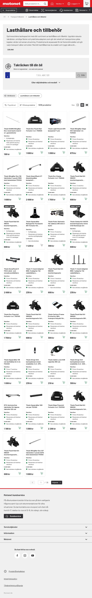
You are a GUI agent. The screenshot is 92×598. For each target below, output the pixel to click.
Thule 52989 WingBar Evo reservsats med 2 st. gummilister (12, 131)
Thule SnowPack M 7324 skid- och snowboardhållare (11, 271)
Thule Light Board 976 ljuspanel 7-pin (56, 130)
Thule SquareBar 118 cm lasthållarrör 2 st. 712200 (12, 362)
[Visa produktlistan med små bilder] (82, 105)
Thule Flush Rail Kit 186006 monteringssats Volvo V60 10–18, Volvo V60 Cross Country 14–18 (35, 316)
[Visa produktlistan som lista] (87, 105)
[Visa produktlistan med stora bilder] (78, 105)
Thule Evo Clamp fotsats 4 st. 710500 (56, 177)
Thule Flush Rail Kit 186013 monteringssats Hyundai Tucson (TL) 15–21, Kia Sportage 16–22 (78, 178)
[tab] (31, 10)
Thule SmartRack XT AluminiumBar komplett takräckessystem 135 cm (34, 178)
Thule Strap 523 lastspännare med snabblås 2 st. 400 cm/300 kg (77, 362)
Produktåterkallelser (17, 571)
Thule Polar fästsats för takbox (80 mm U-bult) (56, 224)
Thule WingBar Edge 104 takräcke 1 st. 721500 (78, 131)
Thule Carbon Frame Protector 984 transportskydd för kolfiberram (56, 316)
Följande (55, 482)
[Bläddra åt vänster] (1, 105)
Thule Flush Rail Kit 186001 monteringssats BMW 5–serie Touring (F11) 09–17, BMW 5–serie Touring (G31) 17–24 (78, 316)
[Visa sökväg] (4, 17)
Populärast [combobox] (12, 105)
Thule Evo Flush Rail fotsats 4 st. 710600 (34, 130)
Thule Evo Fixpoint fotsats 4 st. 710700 (12, 315)
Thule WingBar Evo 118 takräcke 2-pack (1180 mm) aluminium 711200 (13, 178)
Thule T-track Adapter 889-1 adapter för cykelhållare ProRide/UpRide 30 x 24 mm (79, 271)
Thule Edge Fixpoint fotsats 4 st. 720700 (56, 406)
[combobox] (32, 3)
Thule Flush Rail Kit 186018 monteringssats (55, 271)
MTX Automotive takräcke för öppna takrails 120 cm (11, 407)
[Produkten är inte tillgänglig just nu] (42, 245)
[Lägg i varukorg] (20, 153)
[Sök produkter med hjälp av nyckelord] (45, 3)
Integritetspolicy (10, 579)
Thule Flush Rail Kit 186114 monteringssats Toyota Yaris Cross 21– (11, 224)
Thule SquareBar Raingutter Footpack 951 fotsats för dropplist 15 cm (34, 224)
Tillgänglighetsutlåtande (13, 585)
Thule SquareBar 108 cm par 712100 (34, 406)
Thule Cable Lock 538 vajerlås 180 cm (56, 361)
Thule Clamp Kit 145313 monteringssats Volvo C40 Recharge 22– (79, 224)
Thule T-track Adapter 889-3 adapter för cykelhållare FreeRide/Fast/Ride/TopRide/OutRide (35, 271)
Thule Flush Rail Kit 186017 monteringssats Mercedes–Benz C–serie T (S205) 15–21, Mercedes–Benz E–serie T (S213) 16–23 (12, 453)
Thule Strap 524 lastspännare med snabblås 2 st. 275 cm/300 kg (33, 362)
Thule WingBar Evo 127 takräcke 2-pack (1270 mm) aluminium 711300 (35, 453)
